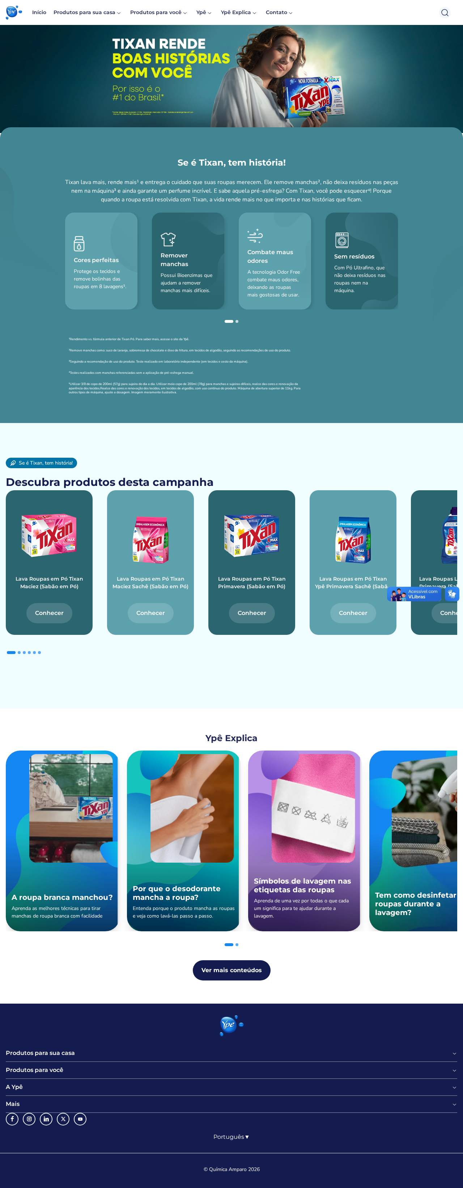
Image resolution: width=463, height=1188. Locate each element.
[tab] (229, 321)
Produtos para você (156, 12)
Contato (276, 12)
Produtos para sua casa (84, 12)
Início (39, 12)
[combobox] (231, 1137)
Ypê (201, 12)
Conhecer (49, 613)
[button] (14, 12)
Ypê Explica (236, 12)
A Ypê (14, 1087)
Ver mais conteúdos (231, 970)
